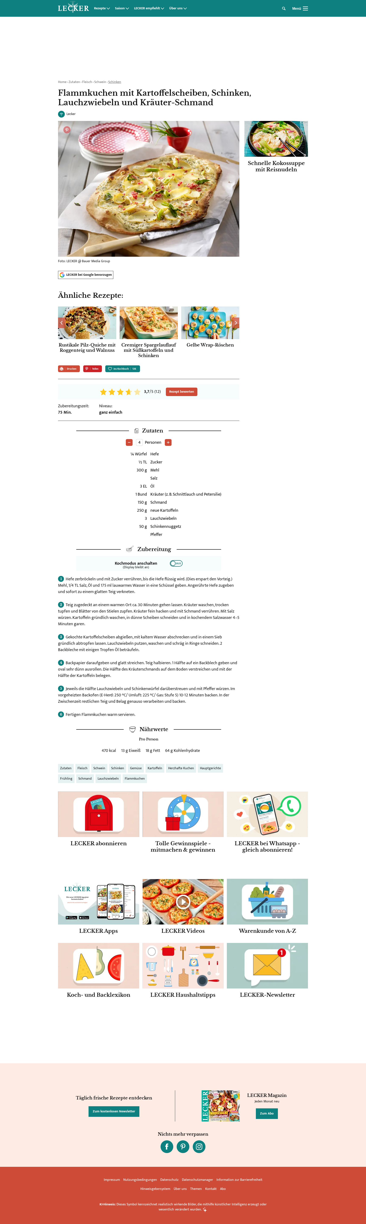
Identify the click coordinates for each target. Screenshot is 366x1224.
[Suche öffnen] (283, 8)
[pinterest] (183, 1146)
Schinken (114, 82)
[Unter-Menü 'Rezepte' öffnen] (108, 8)
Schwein (100, 82)
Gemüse (136, 768)
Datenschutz (169, 1180)
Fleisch (87, 82)
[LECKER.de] (73, 8)
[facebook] (167, 1146)
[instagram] (199, 1146)
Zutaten (74, 82)
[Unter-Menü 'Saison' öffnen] (127, 8)
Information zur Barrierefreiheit (239, 1180)
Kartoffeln (155, 768)
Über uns (176, 8)
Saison (120, 8)
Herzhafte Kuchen (181, 768)
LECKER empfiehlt (147, 8)
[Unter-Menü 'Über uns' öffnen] (185, 8)
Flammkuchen (135, 779)
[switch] (176, 563)
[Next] (235, 322)
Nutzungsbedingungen (140, 1180)
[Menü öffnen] (305, 8)
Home (62, 82)
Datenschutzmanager (197, 1180)
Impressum (112, 1180)
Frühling (66, 779)
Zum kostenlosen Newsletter (114, 1111)
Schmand (85, 779)
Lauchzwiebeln (108, 779)
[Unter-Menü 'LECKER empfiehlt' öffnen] (162, 8)
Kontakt (211, 1189)
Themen (196, 1189)
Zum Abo (267, 1113)
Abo (223, 1189)
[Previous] (61, 322)
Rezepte (100, 8)
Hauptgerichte (210, 768)
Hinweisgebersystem (155, 1189)
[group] (148, 333)
